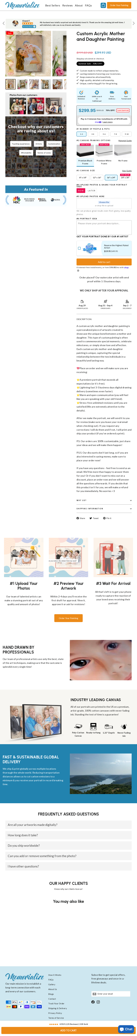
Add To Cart (68, 1030)
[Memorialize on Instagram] (98, 1002)
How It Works (54, 975)
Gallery (51, 984)
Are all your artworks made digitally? (32, 825)
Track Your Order (56, 1003)
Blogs (51, 994)
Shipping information (90, 509)
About (79, 5)
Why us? (82, 500)
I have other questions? (23, 866)
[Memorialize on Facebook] (93, 1002)
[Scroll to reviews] (104, 45)
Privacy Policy (55, 1013)
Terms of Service (56, 1018)
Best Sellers (52, 5)
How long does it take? (23, 835)
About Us (52, 989)
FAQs (88, 5)
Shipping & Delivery (57, 1008)
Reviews (67, 5)
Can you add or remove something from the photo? (42, 856)
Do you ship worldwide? (24, 845)
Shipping (80, 59)
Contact (52, 999)
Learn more (108, 122)
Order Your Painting (119, 5)
